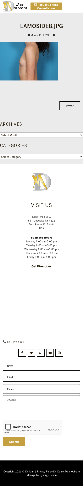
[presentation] (32, 427)
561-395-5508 (15, 342)
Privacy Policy (45, 471)
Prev (69, 106)
